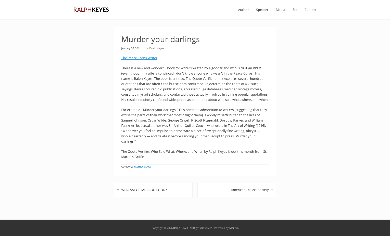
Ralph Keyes (180, 228)
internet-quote (142, 166)
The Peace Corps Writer (139, 58)
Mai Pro (234, 228)
